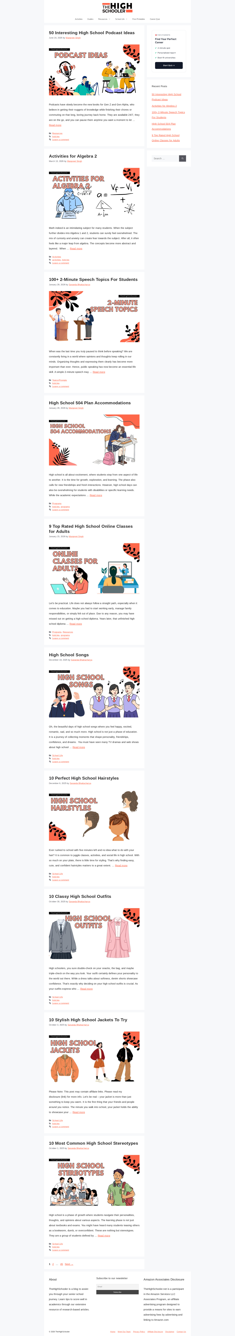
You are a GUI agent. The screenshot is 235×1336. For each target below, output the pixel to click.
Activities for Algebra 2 (73, 156)
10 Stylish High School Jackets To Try (88, 1019)
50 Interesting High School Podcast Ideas (92, 32)
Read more (55, 125)
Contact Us (181, 1332)
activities (56, 260)
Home (112, 1332)
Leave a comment (60, 139)
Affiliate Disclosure (155, 1332)
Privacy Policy (139, 1332)
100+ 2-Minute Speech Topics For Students (93, 279)
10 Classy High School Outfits (80, 896)
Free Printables (138, 19)
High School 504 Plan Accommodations (90, 402)
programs (65, 507)
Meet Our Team (124, 1332)
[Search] (182, 158)
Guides (90, 19)
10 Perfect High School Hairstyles (84, 778)
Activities (79, 19)
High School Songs (69, 654)
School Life (119, 19)
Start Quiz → (169, 65)
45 (62, 1264)
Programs (56, 503)
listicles (55, 136)
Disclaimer (169, 1332)
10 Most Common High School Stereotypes (93, 1143)
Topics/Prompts (59, 380)
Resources (102, 19)
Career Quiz (155, 19)
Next (69, 1264)
